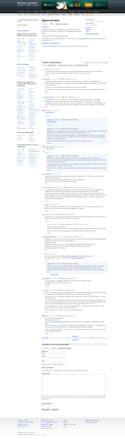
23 (99, 338)
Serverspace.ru (33, 108)
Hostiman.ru (20, 49)
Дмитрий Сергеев (30, 432)
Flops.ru (19, 139)
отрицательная (69, 370)
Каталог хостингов (23, 426)
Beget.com (20, 42)
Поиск (84, 11)
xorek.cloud (32, 56)
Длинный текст (50, 112)
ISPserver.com (21, 56)
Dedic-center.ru (21, 158)
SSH (72, 46)
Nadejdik (47, 278)
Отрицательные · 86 (80, 65)
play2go (31, 97)
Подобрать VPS (50, 11)
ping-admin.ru (94, 24)
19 (89, 338)
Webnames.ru (32, 55)
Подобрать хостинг (23, 422)
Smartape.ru (32, 160)
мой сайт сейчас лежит (82, 370)
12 (72, 338)
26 (106, 338)
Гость (46, 214)
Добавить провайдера (23, 30)
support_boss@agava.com (59, 321)
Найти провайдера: (22, 25)
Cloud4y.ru (20, 137)
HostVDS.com (21, 123)
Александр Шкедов (50, 236)
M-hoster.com (32, 38)
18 (86, 338)
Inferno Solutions (21, 128)
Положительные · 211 (64, 65)
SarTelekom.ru (33, 156)
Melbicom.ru (32, 92)
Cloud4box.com (21, 106)
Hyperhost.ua (32, 67)
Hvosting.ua (20, 76)
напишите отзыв (83, 38)
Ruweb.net (31, 105)
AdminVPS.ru (20, 97)
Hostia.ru (19, 47)
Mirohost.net (32, 69)
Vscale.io (31, 123)
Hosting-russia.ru (21, 119)
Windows (63, 14)
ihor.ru (18, 126)
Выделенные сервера (54, 14)
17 (84, 338)
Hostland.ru (20, 51)
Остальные (32, 60)
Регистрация (95, 11)
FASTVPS (19, 88)
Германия (76, 14)
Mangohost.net (33, 149)
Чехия (66, 36)
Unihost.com (32, 164)
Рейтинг (29, 11)
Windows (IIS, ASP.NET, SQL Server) (51, 46)
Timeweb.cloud (33, 162)
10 (67, 338)
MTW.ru (31, 94)
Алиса (46, 290)
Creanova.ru (20, 156)
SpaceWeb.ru (32, 47)
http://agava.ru (45, 27)
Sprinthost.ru (32, 49)
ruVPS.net (31, 103)
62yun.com (20, 95)
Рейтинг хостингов (23, 420)
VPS (25, 14)
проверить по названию (94, 20)
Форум (79, 11)
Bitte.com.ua (20, 67)
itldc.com (19, 164)
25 (104, 338)
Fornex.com (20, 112)
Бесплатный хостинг (47, 428)
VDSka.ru (31, 117)
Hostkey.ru (20, 121)
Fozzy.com (20, 45)
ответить (47, 75)
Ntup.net (31, 153)
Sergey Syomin (49, 97)
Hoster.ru (19, 38)
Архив (87, 46)
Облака (44, 14)
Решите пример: (47, 403)
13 (74, 338)
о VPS (53, 348)
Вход (89, 11)
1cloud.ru (19, 90)
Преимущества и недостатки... (51, 43)
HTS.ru (19, 53)
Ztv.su (30, 126)
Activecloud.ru (21, 135)
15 (79, 338)
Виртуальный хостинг (47, 420)
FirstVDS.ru (20, 110)
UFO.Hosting (32, 115)
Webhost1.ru (32, 53)
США (82, 14)
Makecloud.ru (32, 139)
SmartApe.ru (32, 45)
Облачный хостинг (46, 426)
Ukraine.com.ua (33, 74)
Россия (65, 420)
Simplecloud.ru (33, 110)
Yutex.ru (31, 58)
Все (44, 65)
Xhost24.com (32, 125)
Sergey (47, 204)
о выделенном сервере (64, 348)
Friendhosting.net (21, 70)
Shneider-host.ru (33, 44)
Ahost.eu (19, 99)
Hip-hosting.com (21, 117)
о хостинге (46, 348)
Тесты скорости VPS (34, 14)
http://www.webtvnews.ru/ (72, 256)
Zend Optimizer (77, 46)
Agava (87, 31)
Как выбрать (71, 11)
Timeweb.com (32, 51)
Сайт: (43, 361)
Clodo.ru (19, 105)
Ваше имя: (45, 351)
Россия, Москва (59, 36)
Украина (70, 14)
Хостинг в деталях (27, 3)
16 (81, 338)
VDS (42, 422)
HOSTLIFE (20, 72)
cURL (69, 46)
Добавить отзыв (93, 33)
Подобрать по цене (38, 11)
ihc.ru (18, 55)
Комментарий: (46, 373)
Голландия (73, 424)
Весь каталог (89, 14)
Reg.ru (30, 42)
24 (101, 338)
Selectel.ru (31, 106)
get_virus (47, 79)
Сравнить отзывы (22, 424)
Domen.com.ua (21, 69)
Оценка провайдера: (48, 367)
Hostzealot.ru (20, 162)
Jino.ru (19, 58)
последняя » (75, 339)
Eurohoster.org (21, 108)
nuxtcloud (31, 95)
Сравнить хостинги (61, 11)
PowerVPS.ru (32, 99)
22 (96, 338)
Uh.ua (30, 72)
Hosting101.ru (21, 11)
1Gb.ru (19, 40)
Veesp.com (32, 119)
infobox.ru (31, 137)
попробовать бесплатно (51, 422)
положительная (57, 370)
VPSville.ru (32, 121)
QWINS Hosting (33, 155)
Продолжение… (54, 274)
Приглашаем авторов (91, 422)
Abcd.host (20, 151)
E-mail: (44, 356)
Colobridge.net (21, 44)
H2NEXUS (20, 115)
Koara (30, 90)
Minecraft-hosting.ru (34, 151)
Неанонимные (52, 65)
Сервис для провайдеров (92, 420)
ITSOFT (19, 165)
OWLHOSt (31, 40)
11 (69, 338)
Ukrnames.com (33, 76)
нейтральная (47, 370)
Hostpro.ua (20, 74)
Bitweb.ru (19, 103)
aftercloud (49, 119)
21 (94, 338)
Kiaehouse (88, 29)
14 (77, 338)
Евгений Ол (48, 174)
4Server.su (20, 94)
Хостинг (20, 14)
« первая (74, 336)
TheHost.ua (32, 70)
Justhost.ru (32, 88)
